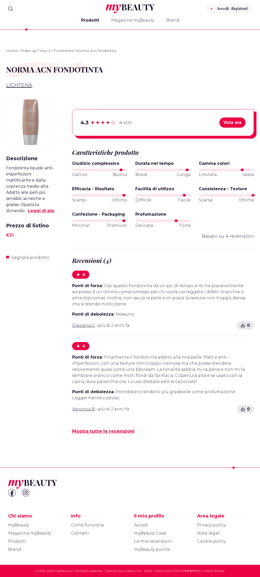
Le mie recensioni (153, 541)
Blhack (219, 571)
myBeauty (18, 525)
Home (12, 50)
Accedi (141, 525)
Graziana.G (83, 325)
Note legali (208, 533)
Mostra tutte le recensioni (103, 431)
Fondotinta (63, 50)
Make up (29, 50)
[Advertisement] (31, 345)
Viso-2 (45, 50)
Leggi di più (41, 210)
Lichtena (19, 85)
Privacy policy (211, 525)
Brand (172, 20)
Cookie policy (211, 541)
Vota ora (232, 122)
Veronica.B (83, 409)
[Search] (10, 8)
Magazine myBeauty (132, 20)
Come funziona (87, 525)
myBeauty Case (150, 533)
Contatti (80, 533)
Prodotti (90, 20)
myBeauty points (152, 549)
